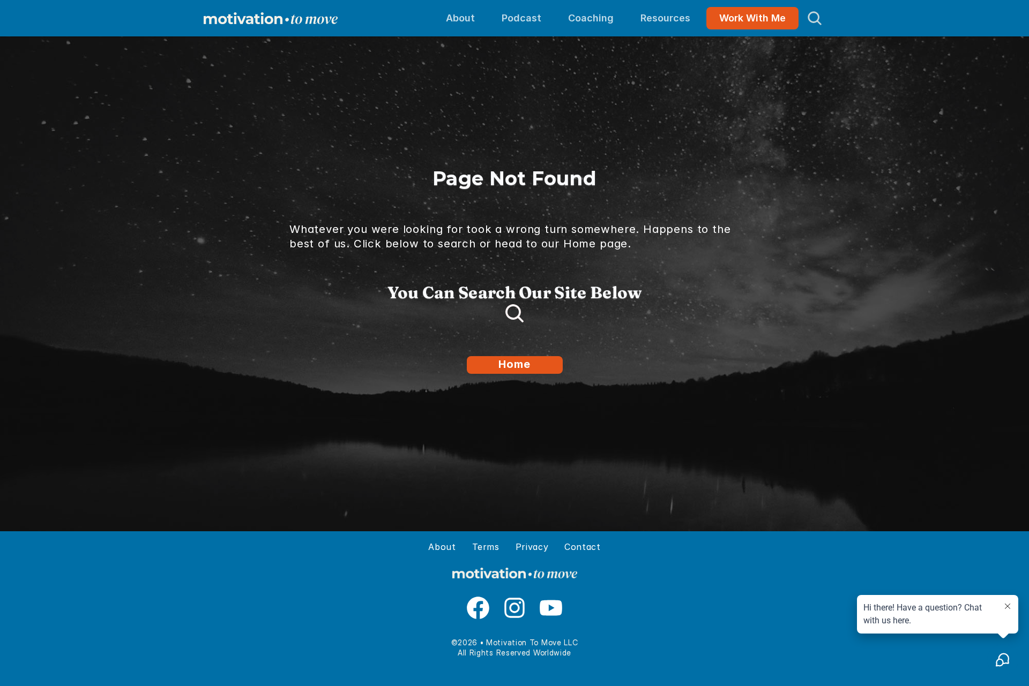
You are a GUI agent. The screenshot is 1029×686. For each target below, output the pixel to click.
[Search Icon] (814, 18)
